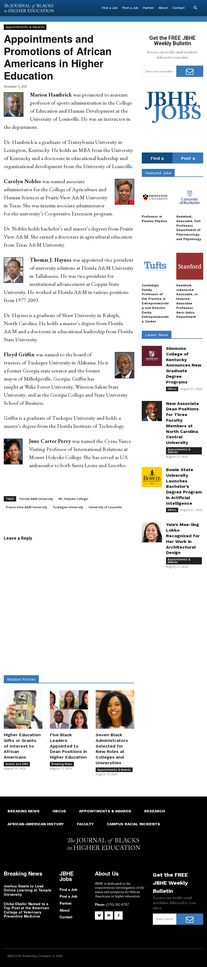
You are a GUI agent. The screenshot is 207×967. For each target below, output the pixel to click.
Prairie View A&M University (26, 507)
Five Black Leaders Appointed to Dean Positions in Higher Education (68, 746)
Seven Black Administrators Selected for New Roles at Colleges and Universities (112, 748)
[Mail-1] (109, 915)
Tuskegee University (68, 507)
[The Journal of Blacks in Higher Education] (29, 8)
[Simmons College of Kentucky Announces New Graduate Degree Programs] (152, 356)
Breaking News (61, 764)
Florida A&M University (36, 499)
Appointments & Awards (25, 26)
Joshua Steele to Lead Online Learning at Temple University (27, 890)
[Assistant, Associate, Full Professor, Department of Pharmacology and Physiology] (189, 197)
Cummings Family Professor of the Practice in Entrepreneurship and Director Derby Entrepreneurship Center (155, 303)
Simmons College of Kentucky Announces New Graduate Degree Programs (183, 365)
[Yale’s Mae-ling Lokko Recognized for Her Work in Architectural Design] (152, 532)
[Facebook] (118, 915)
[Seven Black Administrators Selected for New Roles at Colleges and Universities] (115, 709)
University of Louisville (105, 507)
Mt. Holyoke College (73, 499)
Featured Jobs (158, 173)
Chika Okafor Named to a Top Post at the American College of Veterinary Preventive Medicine (26, 910)
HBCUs (172, 389)
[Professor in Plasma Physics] (155, 197)
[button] (195, 8)
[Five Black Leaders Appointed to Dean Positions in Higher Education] (69, 709)
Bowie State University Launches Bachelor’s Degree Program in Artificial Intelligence (184, 486)
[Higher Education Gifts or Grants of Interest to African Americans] (23, 709)
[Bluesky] (99, 915)
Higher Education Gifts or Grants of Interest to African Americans (22, 746)
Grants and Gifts (16, 764)
